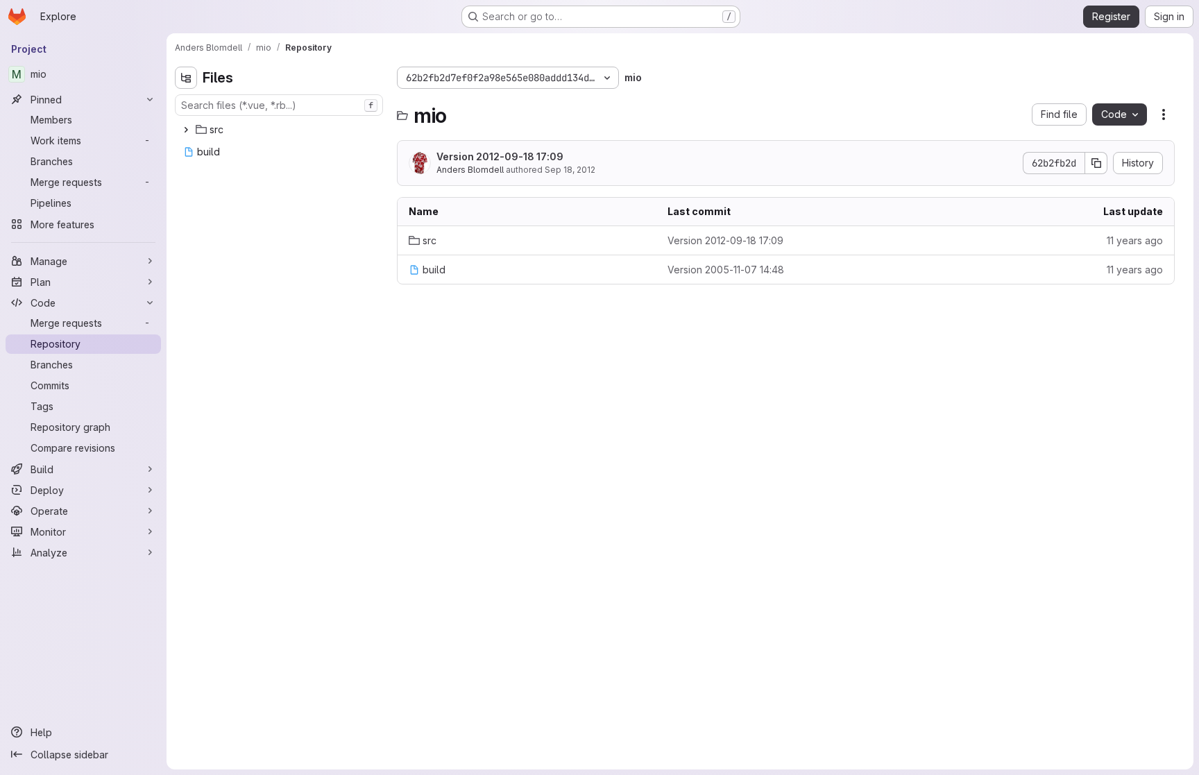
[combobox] (279, 105)
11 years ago (1135, 240)
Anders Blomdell (470, 169)
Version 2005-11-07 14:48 (725, 269)
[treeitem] (280, 130)
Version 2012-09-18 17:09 (499, 156)
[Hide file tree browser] (186, 78)
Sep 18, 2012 (570, 169)
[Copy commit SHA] (1096, 163)
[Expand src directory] (186, 129)
